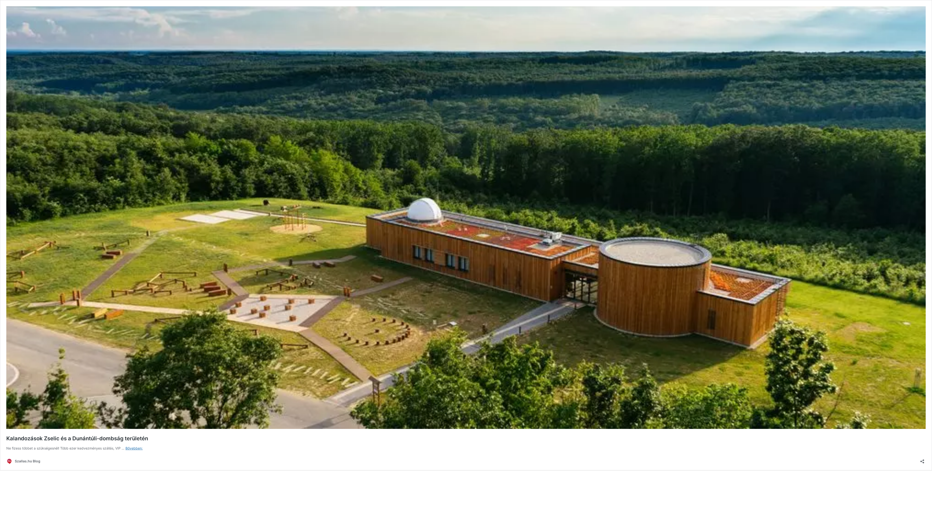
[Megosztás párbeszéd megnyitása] (922, 460)
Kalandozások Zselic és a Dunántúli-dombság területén (77, 438)
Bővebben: (134, 448)
